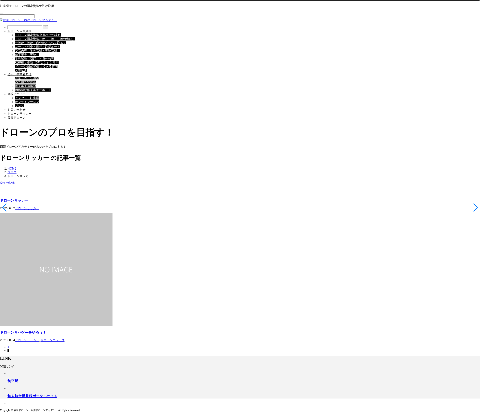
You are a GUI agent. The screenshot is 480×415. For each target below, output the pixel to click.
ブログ (19, 105)
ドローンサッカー (20, 113)
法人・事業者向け (20, 74)
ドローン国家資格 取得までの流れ (38, 35)
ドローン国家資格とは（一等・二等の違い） (45, 38)
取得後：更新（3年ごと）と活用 (37, 62)
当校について (17, 94)
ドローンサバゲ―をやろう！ (23, 332)
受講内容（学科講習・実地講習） (37, 50)
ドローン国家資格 (20, 31)
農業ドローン (17, 117)
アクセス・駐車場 (27, 97)
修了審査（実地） (27, 54)
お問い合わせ (17, 109)
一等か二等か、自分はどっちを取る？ (40, 42)
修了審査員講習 (25, 86)
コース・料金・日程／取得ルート (37, 46)
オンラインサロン (27, 101)
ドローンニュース (52, 340)
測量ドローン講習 (27, 78)
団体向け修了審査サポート (33, 90)
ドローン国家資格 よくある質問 (36, 66)
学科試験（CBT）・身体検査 (34, 58)
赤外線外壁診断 (25, 82)
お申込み (21, 70)
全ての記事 (7, 183)
